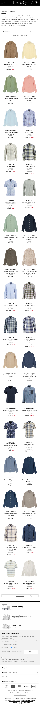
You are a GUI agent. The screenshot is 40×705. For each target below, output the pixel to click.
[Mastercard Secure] (19, 686)
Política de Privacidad (27, 661)
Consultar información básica (10, 661)
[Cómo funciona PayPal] (27, 686)
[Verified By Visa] (13, 686)
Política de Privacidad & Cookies (20, 693)
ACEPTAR (14, 702)
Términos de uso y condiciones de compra (20, 690)
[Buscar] (32, 2)
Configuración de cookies (28, 700)
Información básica (20, 695)
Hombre (6, 647)
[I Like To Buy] (20, 2)
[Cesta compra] (36, 2)
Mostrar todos (20, 596)
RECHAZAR (27, 702)
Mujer (15, 647)
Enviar (30, 652)
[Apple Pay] (33, 686)
